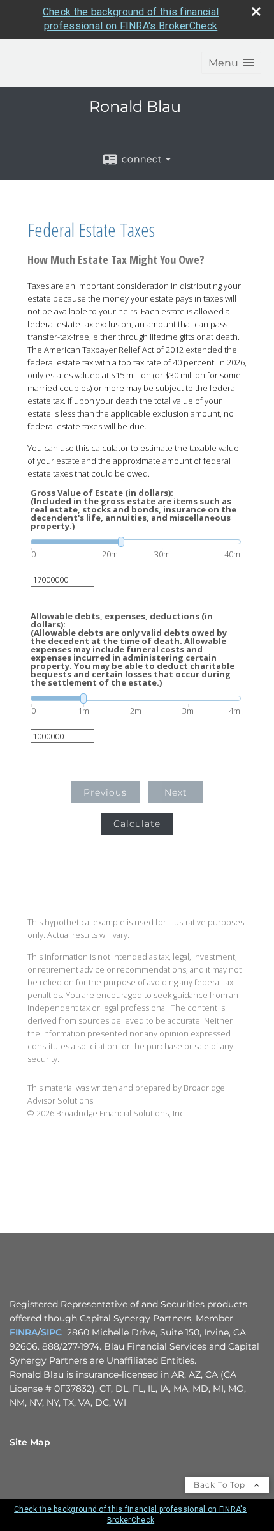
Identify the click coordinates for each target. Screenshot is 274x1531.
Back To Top (221, 1484)
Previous (105, 792)
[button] (231, 63)
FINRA (24, 1332)
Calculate (137, 823)
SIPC (51, 1332)
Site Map (30, 1442)
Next (175, 792)
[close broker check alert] (256, 11)
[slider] (136, 541)
